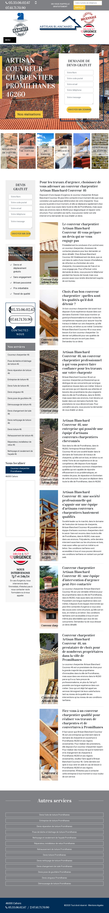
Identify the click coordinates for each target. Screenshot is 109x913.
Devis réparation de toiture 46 (19, 371)
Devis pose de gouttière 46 (19, 398)
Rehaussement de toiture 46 (20, 435)
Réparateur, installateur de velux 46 (19, 443)
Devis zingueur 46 (16, 392)
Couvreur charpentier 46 (18, 355)
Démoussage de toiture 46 (19, 404)
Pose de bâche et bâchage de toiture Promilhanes (54, 832)
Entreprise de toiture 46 (18, 379)
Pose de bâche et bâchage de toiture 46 (19, 362)
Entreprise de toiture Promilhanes (54, 821)
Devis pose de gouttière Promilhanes (54, 872)
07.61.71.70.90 (40, 907)
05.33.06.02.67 (19, 3)
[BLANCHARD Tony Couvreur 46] (61, 25)
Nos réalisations (29, 114)
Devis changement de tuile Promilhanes (54, 866)
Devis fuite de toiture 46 (18, 386)
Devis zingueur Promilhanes (54, 878)
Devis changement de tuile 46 (19, 412)
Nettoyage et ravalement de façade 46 (20, 452)
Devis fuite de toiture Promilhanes (54, 815)
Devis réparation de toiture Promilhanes (54, 826)
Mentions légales (95, 905)
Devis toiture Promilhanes (54, 855)
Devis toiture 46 (15, 429)
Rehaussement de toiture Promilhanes (54, 849)
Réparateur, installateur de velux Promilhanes (54, 843)
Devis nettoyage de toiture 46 (19, 421)
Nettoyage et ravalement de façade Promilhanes (54, 838)
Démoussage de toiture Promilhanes (54, 883)
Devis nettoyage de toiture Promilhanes (54, 860)
